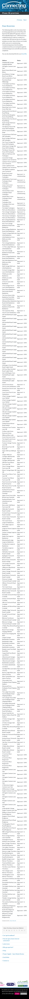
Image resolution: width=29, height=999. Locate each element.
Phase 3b (14, 920)
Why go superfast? (8, 947)
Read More (23, 993)
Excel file (24, 54)
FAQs (4, 950)
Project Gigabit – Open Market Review (13, 954)
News (11, 920)
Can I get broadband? (9, 935)
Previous (19, 20)
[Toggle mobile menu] (26, 9)
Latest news (6, 944)
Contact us (6, 960)
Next (24, 20)
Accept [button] (17, 993)
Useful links (6, 957)
